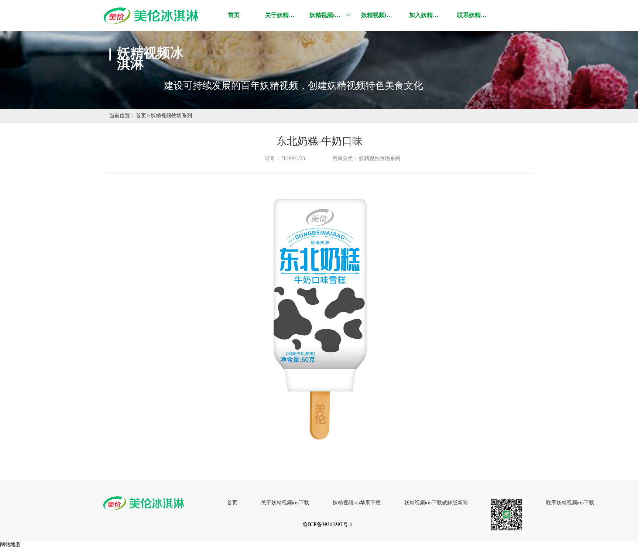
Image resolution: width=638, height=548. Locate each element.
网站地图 (10, 544)
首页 (141, 115)
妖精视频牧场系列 (171, 115)
